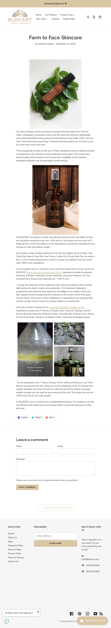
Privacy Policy (14, 553)
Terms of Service (16, 557)
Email (60, 446)
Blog (10, 541)
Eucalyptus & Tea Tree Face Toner (44, 272)
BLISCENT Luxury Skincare (76, 621)
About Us (12, 537)
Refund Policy (14, 549)
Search (11, 533)
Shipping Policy (15, 545)
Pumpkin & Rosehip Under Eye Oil (67, 307)
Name (19, 446)
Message (20, 459)
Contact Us (13, 561)
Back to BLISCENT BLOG (57, 508)
